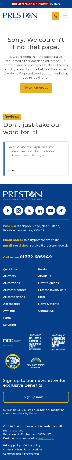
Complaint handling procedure (22, 449)
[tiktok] (61, 210)
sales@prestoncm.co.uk (41, 240)
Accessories (11, 304)
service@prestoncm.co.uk (49, 245)
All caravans (11, 283)
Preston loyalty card (52, 290)
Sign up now (34, 397)
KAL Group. (46, 438)
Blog (41, 297)
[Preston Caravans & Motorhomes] (20, 16)
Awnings (9, 310)
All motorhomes (14, 290)
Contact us (46, 310)
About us (44, 276)
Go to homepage (36, 87)
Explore (55, 4)
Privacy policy (12, 445)
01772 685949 (36, 256)
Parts (7, 317)
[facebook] (7, 210)
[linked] (39, 210)
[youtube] (50, 210)
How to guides (48, 283)
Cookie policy (31, 445)
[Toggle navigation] (65, 16)
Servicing (9, 324)
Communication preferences (21, 453)
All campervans (14, 297)
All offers (9, 276)
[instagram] (18, 210)
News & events (48, 304)
